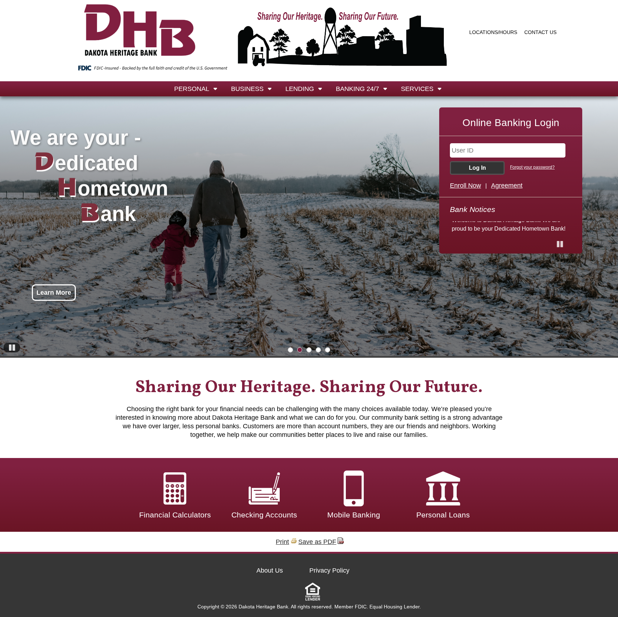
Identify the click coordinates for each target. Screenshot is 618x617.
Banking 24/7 (357, 88)
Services (417, 88)
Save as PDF (317, 541)
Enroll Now (465, 185)
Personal (191, 88)
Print (282, 541)
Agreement (507, 185)
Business (247, 88)
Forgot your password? (532, 167)
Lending (299, 88)
